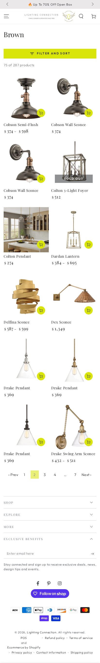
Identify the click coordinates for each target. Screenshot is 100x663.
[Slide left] (8, 4)
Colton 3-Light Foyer (69, 190)
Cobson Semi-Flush (21, 124)
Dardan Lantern (65, 256)
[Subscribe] (93, 553)
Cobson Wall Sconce (68, 124)
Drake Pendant (17, 387)
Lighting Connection (41, 632)
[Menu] (6, 16)
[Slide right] (92, 4)
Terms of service (81, 638)
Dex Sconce (61, 322)
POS (24, 638)
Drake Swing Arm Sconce (73, 453)
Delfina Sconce (17, 322)
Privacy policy (22, 652)
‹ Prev (13, 474)
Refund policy (55, 638)
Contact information (51, 652)
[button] (81, 16)
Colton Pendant (17, 256)
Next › (87, 474)
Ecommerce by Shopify (23, 647)
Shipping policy (82, 652)
